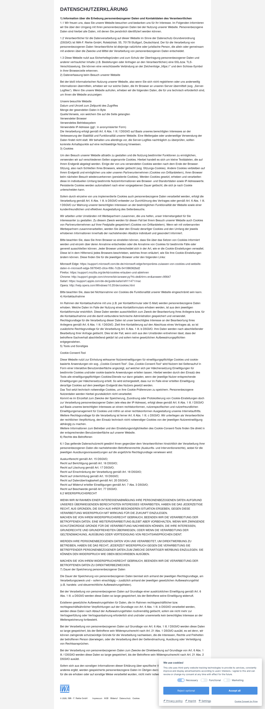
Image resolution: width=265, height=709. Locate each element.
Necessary (192, 680)
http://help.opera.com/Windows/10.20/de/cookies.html (102, 285)
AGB (106, 698)
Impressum (97, 698)
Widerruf (114, 698)
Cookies (136, 698)
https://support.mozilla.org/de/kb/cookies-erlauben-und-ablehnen (109, 272)
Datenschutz (125, 698)
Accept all (234, 690)
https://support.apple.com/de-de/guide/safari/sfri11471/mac (105, 281)
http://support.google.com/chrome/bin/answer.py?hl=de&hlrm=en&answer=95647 (121, 277)
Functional (215, 680)
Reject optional (186, 690)
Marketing (238, 680)
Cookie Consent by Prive (246, 701)
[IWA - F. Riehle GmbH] (64, 692)
